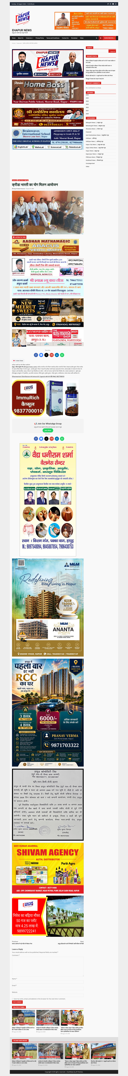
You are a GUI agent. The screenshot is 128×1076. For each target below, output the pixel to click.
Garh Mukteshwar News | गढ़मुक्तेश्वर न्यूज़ (97, 135)
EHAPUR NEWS (22, 30)
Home (13, 38)
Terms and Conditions (52, 38)
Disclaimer (74, 38)
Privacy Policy (40, 38)
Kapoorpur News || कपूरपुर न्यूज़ (94, 154)
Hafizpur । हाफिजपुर (91, 138)
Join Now (48, 437)
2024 (87, 101)
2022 (87, 107)
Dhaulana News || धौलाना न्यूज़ (94, 129)
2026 (87, 95)
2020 (87, 114)
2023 (87, 104)
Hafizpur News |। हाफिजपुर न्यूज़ (94, 141)
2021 (87, 110)
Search (89, 47)
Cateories (29, 38)
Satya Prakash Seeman (19, 195)
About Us (20, 38)
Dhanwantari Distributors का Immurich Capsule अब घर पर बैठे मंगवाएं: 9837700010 (38, 383)
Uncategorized (90, 163)
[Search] (96, 38)
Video (82, 38)
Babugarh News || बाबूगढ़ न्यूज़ (94, 122)
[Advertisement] (85, 21)
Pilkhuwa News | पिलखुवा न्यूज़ (94, 157)
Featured (15, 187)
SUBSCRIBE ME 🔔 (109, 38)
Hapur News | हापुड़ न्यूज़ (23, 187)
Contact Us (65, 38)
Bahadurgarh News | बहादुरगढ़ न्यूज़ (95, 125)
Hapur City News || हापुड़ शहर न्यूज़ (95, 144)
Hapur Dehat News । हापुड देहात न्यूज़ (96, 147)
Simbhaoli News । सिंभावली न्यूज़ (94, 160)
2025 (87, 98)
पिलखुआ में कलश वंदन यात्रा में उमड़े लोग (95, 79)
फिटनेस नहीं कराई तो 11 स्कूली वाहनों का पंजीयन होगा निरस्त (99, 75)
